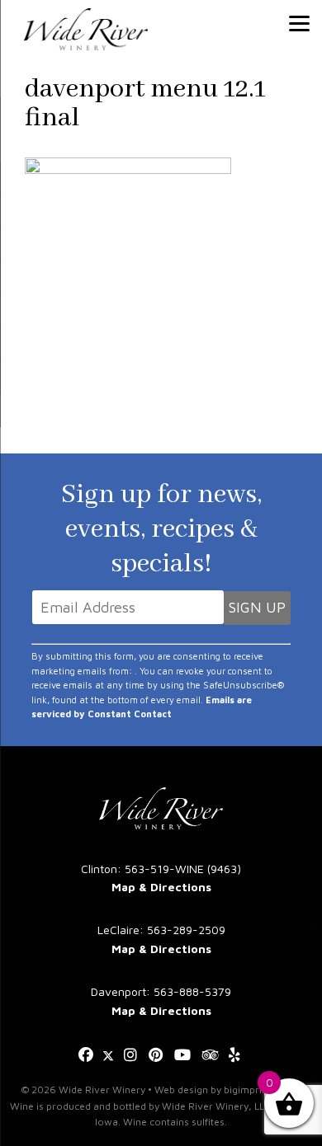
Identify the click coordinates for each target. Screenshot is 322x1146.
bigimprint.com (259, 1089)
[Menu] (299, 22)
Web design (181, 1089)
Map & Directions (161, 887)
